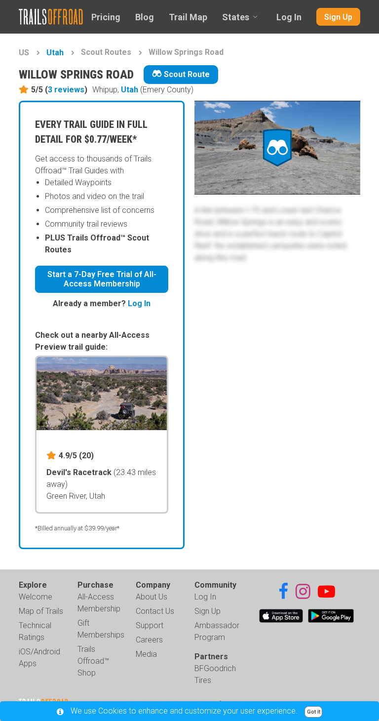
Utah (55, 52)
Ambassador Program (216, 631)
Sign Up (338, 17)
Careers (149, 639)
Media (146, 654)
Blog (144, 17)
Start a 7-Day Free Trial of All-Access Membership (101, 279)
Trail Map (188, 17)
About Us (151, 596)
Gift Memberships (100, 629)
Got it (313, 712)
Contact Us (155, 611)
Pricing (105, 17)
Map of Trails (41, 611)
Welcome (35, 596)
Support (149, 625)
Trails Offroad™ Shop (93, 661)
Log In (289, 17)
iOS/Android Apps (39, 657)
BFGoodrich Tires (215, 674)
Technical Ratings (35, 631)
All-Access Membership (98, 602)
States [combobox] (235, 17)
